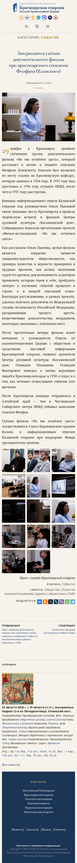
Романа (53, 723)
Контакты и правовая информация (38, 845)
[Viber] (61, 601)
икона (40, 719)
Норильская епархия (38, 807)
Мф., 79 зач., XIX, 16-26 (41, 755)
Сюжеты (59, 829)
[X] (50, 601)
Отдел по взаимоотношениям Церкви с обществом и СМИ (40, 591)
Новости (17, 829)
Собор (23, 731)
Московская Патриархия (38, 790)
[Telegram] (72, 601)
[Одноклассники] (45, 601)
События (50, 37)
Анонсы (32, 829)
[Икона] (17, 703)
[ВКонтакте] (39, 601)
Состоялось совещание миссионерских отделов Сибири (59, 629)
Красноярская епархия (38, 795)
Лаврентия (27, 719)
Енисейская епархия (38, 799)
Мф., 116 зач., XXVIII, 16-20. (38, 751)
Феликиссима (10, 723)
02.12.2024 (46, 83)
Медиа (46, 829)
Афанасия (53, 743)
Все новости (11, 764)
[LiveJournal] (56, 601)
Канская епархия (39, 803)
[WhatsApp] (67, 601)
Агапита (28, 723)
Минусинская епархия (38, 812)
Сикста (51, 719)
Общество (52, 589)
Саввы (12, 739)
